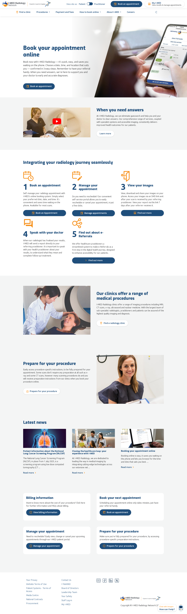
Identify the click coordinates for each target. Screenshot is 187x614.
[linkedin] (111, 592)
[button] (167, 607)
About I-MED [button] (113, 12)
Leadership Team (69, 592)
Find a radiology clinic (114, 323)
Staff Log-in (66, 600)
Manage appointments (95, 213)
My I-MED (65, 604)
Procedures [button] (42, 12)
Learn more (105, 133)
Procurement (32, 603)
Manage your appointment (46, 546)
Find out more (145, 213)
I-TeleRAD (66, 584)
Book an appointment (128, 4)
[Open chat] (180, 607)
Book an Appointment (46, 213)
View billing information (45, 512)
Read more (28, 472)
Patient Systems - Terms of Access (38, 589)
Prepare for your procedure (43, 391)
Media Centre (32, 595)
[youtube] (99, 592)
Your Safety (66, 596)
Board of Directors (70, 588)
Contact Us (66, 580)
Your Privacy (31, 580)
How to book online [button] (89, 12)
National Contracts (34, 599)
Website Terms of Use (36, 584)
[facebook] (105, 592)
